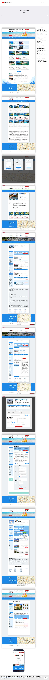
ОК (45, 677)
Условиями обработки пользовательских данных (10, 677)
